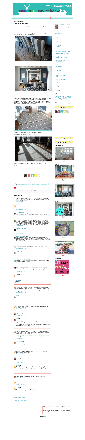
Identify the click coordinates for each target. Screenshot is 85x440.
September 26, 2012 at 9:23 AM (21, 262)
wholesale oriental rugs (27, 390)
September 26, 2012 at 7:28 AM (21, 241)
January (57, 90)
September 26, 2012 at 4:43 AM (21, 201)
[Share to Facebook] (34, 190)
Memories (69, 97)
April (57, 86)
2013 (56, 41)
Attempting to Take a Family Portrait (61, 57)
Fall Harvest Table (59, 66)
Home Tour (27, 18)
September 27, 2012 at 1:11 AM (21, 308)
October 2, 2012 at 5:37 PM (20, 353)
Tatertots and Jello (38, 184)
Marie (17, 318)
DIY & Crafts (47, 18)
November (58, 45)
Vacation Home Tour (34, 18)
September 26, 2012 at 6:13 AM (21, 233)
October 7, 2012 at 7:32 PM (20, 377)
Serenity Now (34, 184)
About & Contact (20, 18)
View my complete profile (59, 33)
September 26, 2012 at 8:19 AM (21, 256)
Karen (17, 204)
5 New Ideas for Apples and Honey (61, 79)
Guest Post (56, 97)
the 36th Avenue (41, 183)
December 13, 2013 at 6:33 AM (21, 384)
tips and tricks (57, 99)
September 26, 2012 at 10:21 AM (21, 277)
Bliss (17, 295)
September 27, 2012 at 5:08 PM (21, 315)
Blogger (44, 416)
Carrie (17, 274)
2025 (56, 37)
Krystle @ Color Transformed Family (22, 259)
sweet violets (18, 356)
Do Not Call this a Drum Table (61, 69)
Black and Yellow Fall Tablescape (61, 75)
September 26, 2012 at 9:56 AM (21, 271)
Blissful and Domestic (25, 184)
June (57, 83)
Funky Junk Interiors (43, 184)
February (58, 89)
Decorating (57, 96)
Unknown (17, 280)
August (57, 81)
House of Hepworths (36, 183)
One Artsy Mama (30, 184)
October (57, 46)
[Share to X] (33, 190)
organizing (56, 98)
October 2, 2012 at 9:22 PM (20, 362)
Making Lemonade (20, 184)
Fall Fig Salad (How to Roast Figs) (61, 56)
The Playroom (58, 70)
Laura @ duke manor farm (20, 197)
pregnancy (69, 98)
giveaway (69, 96)
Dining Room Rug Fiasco (60, 54)
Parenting (61, 18)
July (57, 82)
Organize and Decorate (28, 183)
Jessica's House (61, 97)
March (57, 87)
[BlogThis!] (32, 190)
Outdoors (60, 98)
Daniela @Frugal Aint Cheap (20, 236)
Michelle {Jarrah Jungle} (20, 219)
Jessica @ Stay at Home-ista (21, 190)
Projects (41, 18)
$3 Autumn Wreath (59, 67)
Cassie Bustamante (19, 212)
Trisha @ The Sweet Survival (21, 228)
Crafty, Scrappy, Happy (46, 183)
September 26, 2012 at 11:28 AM (21, 292)
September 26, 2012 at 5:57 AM (21, 225)
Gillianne (17, 365)
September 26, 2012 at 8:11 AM (21, 248)
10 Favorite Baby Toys (59, 76)
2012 (56, 42)
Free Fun (66, 96)
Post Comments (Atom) (21, 397)
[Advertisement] (12, 427)
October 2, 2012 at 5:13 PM (20, 347)
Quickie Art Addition (59, 61)
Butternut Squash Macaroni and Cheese (62, 53)
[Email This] (31, 190)
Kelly (17, 311)
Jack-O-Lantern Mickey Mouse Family (62, 60)
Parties (56, 18)
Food (52, 18)
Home (14, 18)
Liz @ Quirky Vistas (19, 341)
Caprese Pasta (58, 65)
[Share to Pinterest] (35, 190)
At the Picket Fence (48, 184)
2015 (56, 38)
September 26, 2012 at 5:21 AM (21, 209)
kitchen (66, 97)
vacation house (62, 99)
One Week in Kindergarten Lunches (62, 71)
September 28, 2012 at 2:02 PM (21, 338)
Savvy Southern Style (22, 183)
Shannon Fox (18, 251)
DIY (61, 96)
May (57, 85)
